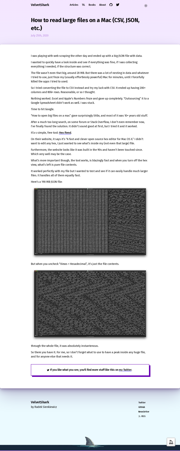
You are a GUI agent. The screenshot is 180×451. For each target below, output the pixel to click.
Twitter (142, 402)
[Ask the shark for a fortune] (90, 440)
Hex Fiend (65, 132)
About (102, 4)
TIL (83, 4)
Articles (74, 4)
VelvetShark (40, 5)
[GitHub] (111, 4)
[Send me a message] (171, 442)
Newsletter (143, 411)
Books (92, 4)
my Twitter (125, 369)
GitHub (141, 407)
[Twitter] (117, 4)
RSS (143, 416)
